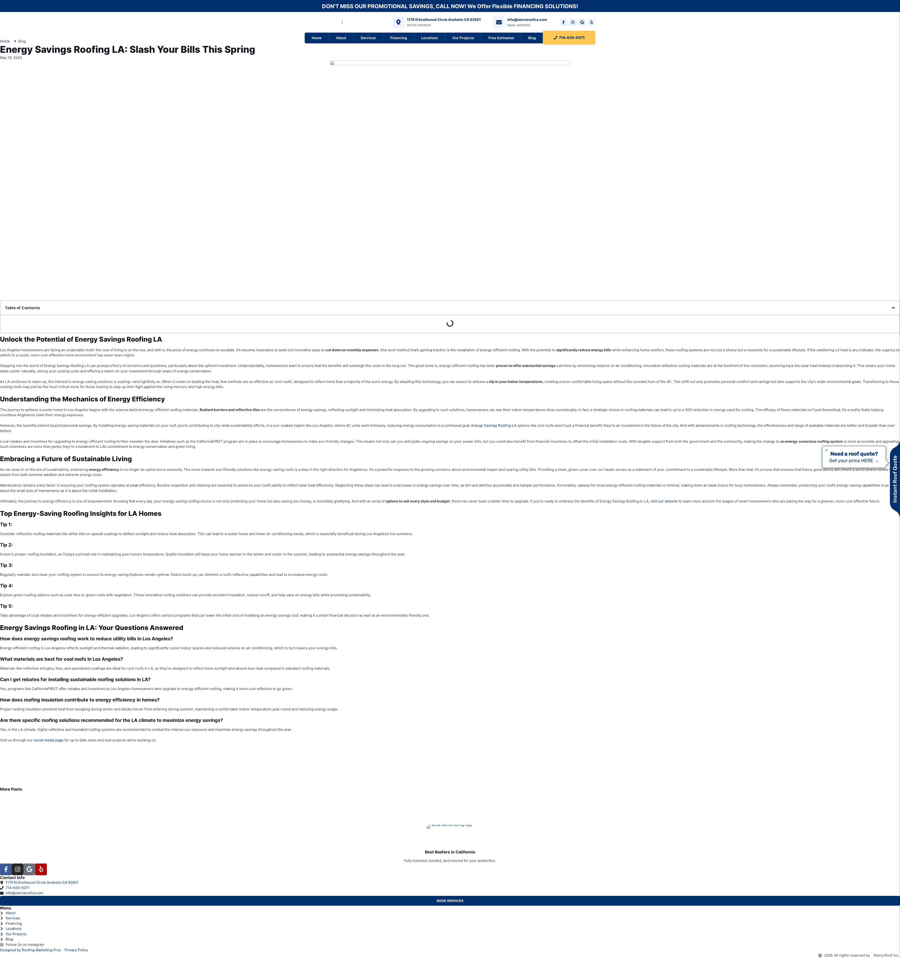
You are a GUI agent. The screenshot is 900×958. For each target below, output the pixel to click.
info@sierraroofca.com (527, 19)
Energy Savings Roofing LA (493, 425)
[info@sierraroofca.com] (499, 22)
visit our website (664, 501)
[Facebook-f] (563, 22)
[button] (893, 307)
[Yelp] (591, 22)
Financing (398, 38)
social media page (49, 740)
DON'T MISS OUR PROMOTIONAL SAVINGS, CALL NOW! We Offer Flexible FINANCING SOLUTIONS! (450, 6)
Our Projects (463, 38)
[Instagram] (573, 22)
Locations (429, 38)
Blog (532, 38)
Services (368, 38)
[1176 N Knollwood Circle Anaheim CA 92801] (398, 22)
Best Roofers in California (450, 852)
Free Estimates (501, 38)
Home (317, 38)
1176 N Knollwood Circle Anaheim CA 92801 (444, 19)
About (341, 38)
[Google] (582, 22)
